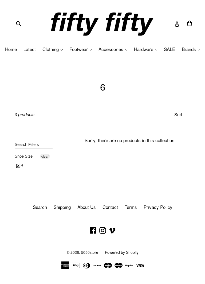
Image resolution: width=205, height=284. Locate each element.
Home (11, 49)
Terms (131, 207)
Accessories (114, 49)
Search (40, 207)
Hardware (147, 49)
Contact (110, 207)
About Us (86, 207)
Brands (192, 49)
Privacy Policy (158, 207)
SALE (169, 49)
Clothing (53, 49)
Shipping (62, 207)
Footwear (81, 49)
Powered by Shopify (122, 252)
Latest (29, 49)
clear (45, 156)
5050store (89, 252)
